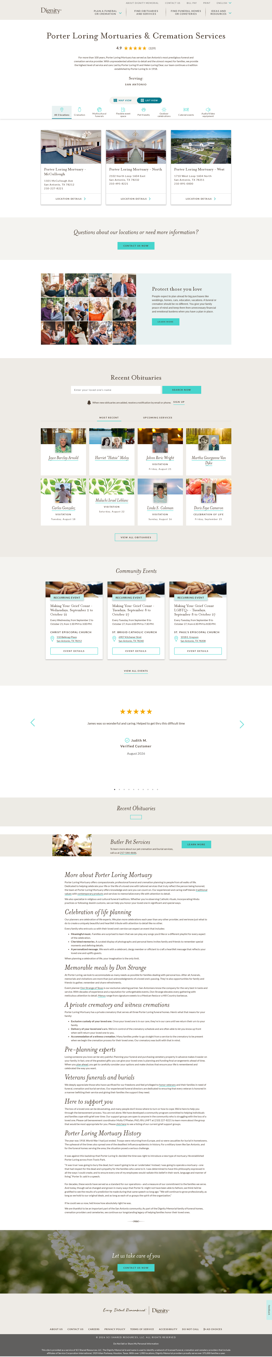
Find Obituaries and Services (146, 12)
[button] (222, 3)
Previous (32, 728)
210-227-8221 (53, 188)
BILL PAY (192, 3)
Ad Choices (214, 1329)
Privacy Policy (114, 1329)
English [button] (222, 3)
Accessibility (168, 1329)
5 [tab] (133, 789)
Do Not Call (190, 1329)
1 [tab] (114, 789)
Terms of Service (142, 1329)
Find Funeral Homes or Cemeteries (186, 12)
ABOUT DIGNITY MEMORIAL (142, 3)
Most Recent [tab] (109, 417)
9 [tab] (152, 789)
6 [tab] (138, 789)
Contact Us (75, 1329)
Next (239, 722)
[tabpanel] (136, 738)
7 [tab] (143, 789)
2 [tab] (119, 789)
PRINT (207, 3)
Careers (94, 1329)
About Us (56, 1329)
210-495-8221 (118, 183)
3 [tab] (124, 789)
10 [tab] (157, 789)
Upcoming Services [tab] (158, 417)
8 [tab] (148, 789)
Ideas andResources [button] (219, 12)
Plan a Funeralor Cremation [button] (105, 12)
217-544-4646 (128, 852)
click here (121, 1123)
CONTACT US (172, 3)
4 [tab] (129, 789)
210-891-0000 (183, 183)
